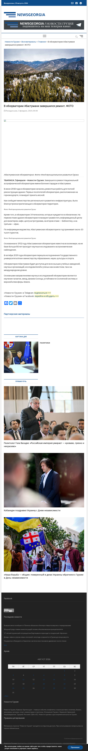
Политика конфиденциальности (73, 738)
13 (44, 679)
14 (54, 679)
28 (54, 688)
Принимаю (75, 747)
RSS (5, 645)
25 (23, 688)
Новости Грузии (10, 743)
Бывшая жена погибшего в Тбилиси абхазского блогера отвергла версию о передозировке (37, 625)
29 (64, 688)
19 (33, 684)
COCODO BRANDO (69, 743)
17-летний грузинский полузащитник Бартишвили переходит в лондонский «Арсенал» (35, 633)
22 (64, 684)
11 (23, 679)
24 (13, 688)
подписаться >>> (42, 293)
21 (54, 684)
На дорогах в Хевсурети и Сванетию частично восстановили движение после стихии (35, 641)
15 (64, 679)
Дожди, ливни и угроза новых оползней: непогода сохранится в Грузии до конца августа (36, 637)
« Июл (6, 696)
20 (44, 684)
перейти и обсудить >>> (47, 296)
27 (44, 688)
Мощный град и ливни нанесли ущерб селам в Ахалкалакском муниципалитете (33, 629)
